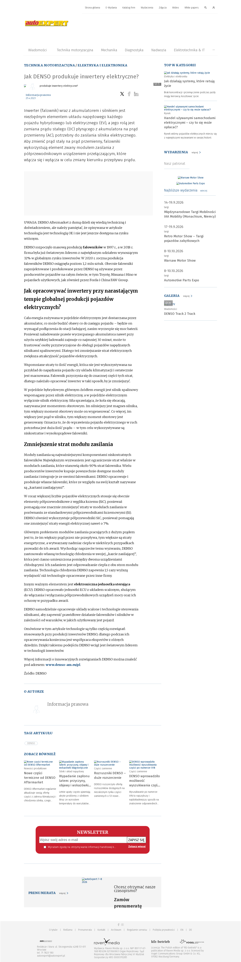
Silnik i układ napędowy (71, 771)
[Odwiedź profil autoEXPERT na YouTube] (122, 924)
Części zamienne (103, 768)
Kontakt (101, 929)
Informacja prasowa (38, 95)
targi (166, 207)
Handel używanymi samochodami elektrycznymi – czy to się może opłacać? (189, 122)
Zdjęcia (163, 7)
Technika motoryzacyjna (75, 50)
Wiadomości (37, 50)
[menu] (120, 7)
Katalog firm (128, 7)
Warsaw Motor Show (180, 260)
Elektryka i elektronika (102, 65)
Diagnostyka (134, 50)
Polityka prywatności (164, 929)
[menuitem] (92, 8)
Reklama (67, 929)
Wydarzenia (147, 7)
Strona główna (92, 7)
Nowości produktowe (35, 768)
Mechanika (109, 50)
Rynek (167, 113)
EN (181, 929)
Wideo (175, 7)
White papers (192, 7)
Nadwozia (158, 50)
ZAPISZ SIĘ (136, 840)
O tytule (53, 929)
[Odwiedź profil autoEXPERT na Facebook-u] (118, 924)
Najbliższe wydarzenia (185, 190)
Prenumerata (85, 929)
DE (190, 929)
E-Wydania (111, 7)
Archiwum (116, 929)
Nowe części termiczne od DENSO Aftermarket (39, 777)
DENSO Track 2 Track (179, 314)
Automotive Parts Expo (181, 280)
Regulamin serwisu (137, 929)
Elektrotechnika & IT (189, 50)
